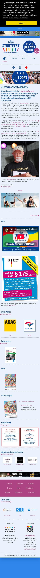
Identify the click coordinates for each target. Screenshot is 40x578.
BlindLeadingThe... (19, 464)
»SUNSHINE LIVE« (20, 126)
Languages (4, 61)
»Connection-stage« (17, 123)
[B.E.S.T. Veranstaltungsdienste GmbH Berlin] (32, 460)
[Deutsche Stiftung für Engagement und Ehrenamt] (7, 510)
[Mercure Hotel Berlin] (7, 460)
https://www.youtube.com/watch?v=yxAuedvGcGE (24, 250)
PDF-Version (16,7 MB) (26, 405)
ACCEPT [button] (22, 23)
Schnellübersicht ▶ (34, 215)
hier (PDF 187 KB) (11, 305)
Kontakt (7, 492)
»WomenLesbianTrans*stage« (9, 124)
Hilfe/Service (29, 488)
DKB (20, 516)
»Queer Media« (23, 124)
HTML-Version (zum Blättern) (27, 401)
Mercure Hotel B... (7, 464)
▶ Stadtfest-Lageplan (6, 187)
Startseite (9, 483)
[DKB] (20, 510)
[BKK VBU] (29, 325)
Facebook (20, 483)
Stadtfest (14, 58)
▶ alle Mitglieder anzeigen (7, 454)
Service (33, 58)
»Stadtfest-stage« (21, 133)
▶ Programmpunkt (4, 425)
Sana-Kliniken (32, 516)
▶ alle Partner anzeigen (5, 314)
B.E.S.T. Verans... (32, 464)
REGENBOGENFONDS (30, 536)
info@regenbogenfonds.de (30, 549)
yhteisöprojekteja (11, 180)
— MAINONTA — (20, 29)
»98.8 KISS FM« (34, 121)
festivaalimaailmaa (24, 103)
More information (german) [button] (18, 18)
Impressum (31, 492)
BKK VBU (29, 335)
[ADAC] (10, 325)
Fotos (18, 488)
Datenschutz (19, 492)
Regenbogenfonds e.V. (27, 91)
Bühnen (24, 58)
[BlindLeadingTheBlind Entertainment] (20, 460)
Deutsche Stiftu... (7, 516)
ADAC (10, 335)
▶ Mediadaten (3, 343)
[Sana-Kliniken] (32, 510)
